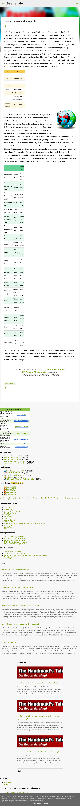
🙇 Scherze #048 (10, 491)
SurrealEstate (8, 522)
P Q (53, 498)
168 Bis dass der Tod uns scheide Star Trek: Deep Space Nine (21, 624)
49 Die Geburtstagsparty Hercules (16, 542)
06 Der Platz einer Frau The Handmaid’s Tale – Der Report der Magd (38, 683)
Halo (5, 518)
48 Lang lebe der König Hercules (15, 544)
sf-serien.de (14, 3)
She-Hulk (7, 508)
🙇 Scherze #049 (10, 489)
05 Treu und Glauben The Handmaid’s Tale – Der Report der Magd (38, 752)
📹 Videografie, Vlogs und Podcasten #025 (19, 479)
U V (71, 498)
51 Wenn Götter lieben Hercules (15, 538)
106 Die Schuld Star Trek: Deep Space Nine (15, 569)
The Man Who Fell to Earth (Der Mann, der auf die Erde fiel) (24, 523)
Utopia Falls (8, 527)
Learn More (37, 804)
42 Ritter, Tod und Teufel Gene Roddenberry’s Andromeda (21, 606)
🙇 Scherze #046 (10, 494)
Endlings (7, 515)
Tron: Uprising (9, 525)
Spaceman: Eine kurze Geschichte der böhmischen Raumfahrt (25, 555)
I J (32, 498)
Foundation (8, 516)
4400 (5, 529)
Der (13, 498)
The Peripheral (9, 509)
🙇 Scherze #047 (10, 493)
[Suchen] (25, 3)
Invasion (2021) (9, 520)
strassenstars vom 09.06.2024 (14, 463)
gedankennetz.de (21, 427)
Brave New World (10, 513)
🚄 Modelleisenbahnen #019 (14, 471)
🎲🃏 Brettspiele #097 (12, 473)
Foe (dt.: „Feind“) (10, 557)
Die (16, 498)
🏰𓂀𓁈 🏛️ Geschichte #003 (14, 475)
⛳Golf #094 (8, 477)
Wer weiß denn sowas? (12, 456)
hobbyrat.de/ (21, 415)
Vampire (7, 784)
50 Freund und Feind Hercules (14, 540)
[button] (5, 26)
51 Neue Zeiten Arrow (9, 642)
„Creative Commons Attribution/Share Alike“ (43, 371)
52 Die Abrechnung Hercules (14, 537)
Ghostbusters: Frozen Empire (14, 552)
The (66, 498)
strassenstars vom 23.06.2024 (14, 461)
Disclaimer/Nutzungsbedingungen (16, 792)
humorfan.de (21, 433)
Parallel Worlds (10, 383)
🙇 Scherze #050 (10, 487)
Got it (46, 804)
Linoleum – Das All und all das (14, 553)
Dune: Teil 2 (8, 559)
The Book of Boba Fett (12, 511)
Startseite (7, 782)
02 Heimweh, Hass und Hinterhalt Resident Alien (17, 587)
